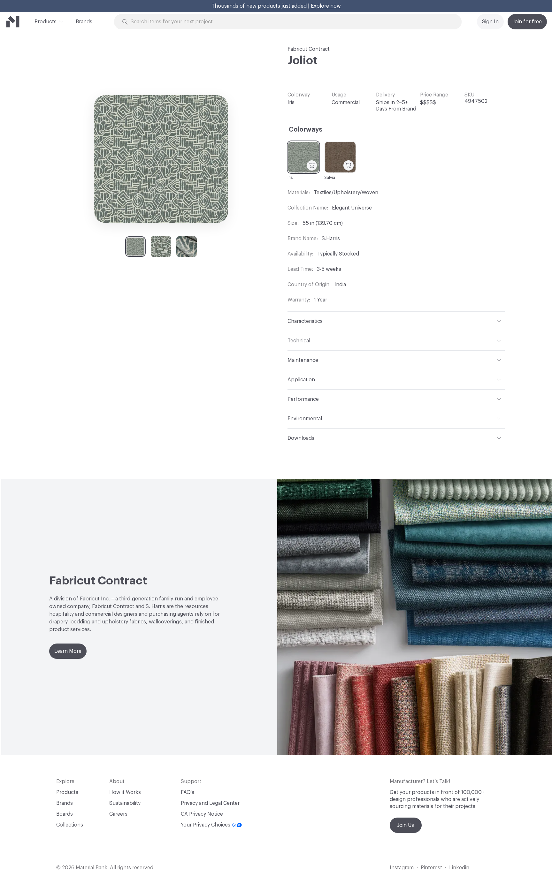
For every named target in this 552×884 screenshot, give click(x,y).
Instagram (402, 867)
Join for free (527, 21)
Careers (118, 814)
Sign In (490, 21)
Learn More (67, 651)
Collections (69, 824)
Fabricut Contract (309, 49)
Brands (84, 21)
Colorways (305, 129)
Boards (64, 814)
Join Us (405, 825)
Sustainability (125, 803)
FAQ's (187, 792)
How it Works (125, 792)
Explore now (326, 6)
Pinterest (431, 867)
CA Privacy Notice (202, 814)
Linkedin (459, 867)
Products (45, 21)
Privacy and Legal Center (210, 803)
